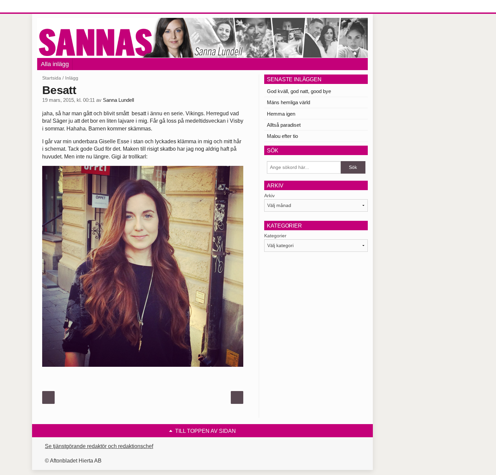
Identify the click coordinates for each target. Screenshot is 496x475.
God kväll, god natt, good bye (299, 91)
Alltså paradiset (284, 125)
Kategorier (275, 235)
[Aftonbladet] (62, 6)
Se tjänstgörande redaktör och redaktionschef (99, 446)
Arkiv (269, 195)
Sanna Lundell (118, 100)
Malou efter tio (282, 136)
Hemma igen (281, 114)
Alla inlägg (55, 64)
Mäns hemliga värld (288, 102)
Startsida (51, 78)
